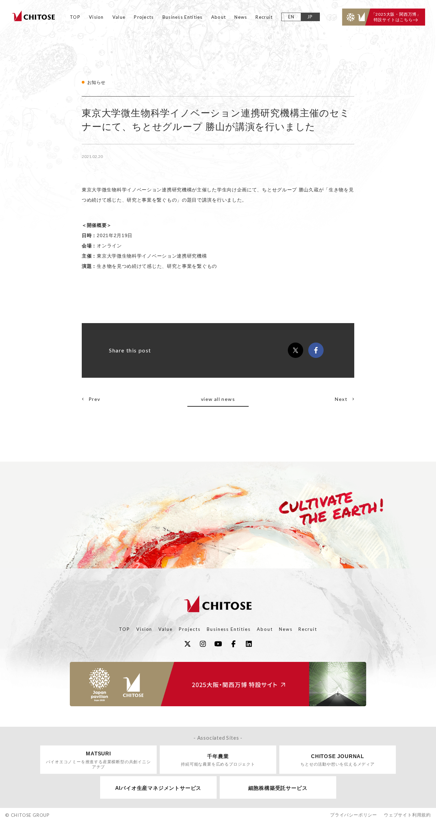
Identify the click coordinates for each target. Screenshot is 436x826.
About (218, 17)
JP (310, 16)
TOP (75, 17)
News (240, 17)
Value (119, 17)
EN (291, 16)
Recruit (263, 17)
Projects (144, 17)
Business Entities (182, 17)
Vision (96, 17)
